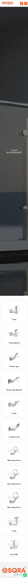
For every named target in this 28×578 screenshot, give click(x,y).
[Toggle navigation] (25, 3)
